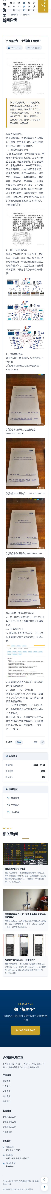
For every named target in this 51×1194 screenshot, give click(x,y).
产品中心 (15, 805)
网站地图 (29, 1189)
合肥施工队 (7, 1132)
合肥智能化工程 (9, 1122)
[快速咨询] (44, 1180)
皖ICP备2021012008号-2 (13, 1189)
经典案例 (6, 1096)
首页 (10, 4)
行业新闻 (15, 812)
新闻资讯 (14, 14)
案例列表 (15, 798)
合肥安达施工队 (9, 1117)
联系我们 (6, 1101)
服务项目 (6, 1081)
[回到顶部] (44, 1187)
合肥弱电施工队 (13, 1057)
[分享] (42, 742)
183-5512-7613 (27, 1030)
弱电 (19, 742)
